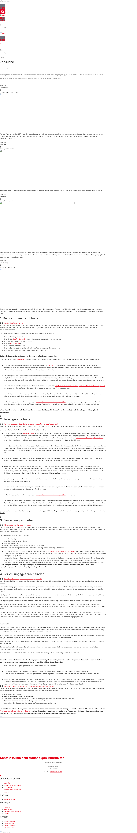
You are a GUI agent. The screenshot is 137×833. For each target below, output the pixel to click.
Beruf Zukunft (15, 343)
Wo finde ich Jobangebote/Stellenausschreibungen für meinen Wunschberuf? (31, 424)
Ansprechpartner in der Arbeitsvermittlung (51, 402)
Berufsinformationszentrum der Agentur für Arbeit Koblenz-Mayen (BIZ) (80, 386)
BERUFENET (20, 359)
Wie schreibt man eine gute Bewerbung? (18, 525)
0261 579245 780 (56, 772)
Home (5, 68)
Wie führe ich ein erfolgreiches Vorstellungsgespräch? (23, 579)
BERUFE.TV (53, 365)
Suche (2, 25)
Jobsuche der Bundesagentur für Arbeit (89, 438)
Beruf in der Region (19, 339)
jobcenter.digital (29, 433)
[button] (68, 22)
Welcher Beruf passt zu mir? (14, 323)
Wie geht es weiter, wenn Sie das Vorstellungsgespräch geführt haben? (29, 686)
